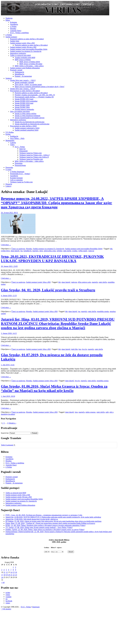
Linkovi (8, 186)
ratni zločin (67, 251)
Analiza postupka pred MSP (25, 58)
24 (2, 577)
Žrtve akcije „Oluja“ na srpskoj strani (28, 84)
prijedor (59, 251)
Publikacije (14, 136)
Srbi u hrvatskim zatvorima (20, 111)
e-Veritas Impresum (17, 172)
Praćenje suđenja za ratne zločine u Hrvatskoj (31, 45)
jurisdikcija (27, 251)
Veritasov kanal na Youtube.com (31, 159)
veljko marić (82, 251)
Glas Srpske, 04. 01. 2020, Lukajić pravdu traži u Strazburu (48, 290)
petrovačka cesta (50, 251)
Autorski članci (15, 31)
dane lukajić (15, 251)
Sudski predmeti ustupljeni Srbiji (26, 130)
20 (9, 575)
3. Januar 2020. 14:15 (9, 333)
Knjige (8, 134)
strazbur (112, 311)
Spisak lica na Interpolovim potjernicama (29, 122)
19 (7, 575)
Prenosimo (18, 163)
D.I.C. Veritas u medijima (19, 33)
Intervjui (22, 149)
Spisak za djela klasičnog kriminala (27, 116)
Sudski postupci (11, 37)
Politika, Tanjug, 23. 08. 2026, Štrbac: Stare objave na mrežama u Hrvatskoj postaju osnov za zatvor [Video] (45, 530)
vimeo (8, 595)
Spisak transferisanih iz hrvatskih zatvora (29, 118)
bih (111, 249)
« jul (2, 582)
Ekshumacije (19, 72)
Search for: (5, 433)
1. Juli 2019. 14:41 (8, 365)
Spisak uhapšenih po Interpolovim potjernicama (32, 124)
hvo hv (84, 349)
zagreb (3, 314)
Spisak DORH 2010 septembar (26, 101)
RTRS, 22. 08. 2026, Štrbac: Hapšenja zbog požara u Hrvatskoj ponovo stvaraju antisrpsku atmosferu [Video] (45, 525)
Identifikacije (19, 74)
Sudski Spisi (14, 41)
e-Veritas (13, 26)
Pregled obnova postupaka (24, 109)
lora (76, 412)
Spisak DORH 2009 (22, 105)
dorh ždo (74, 349)
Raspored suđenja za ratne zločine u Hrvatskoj (27, 39)
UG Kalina (10, 132)
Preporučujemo (20, 165)
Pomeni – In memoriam (23, 76)
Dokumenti (23, 151)
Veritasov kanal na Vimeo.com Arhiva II (34, 157)
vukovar (91, 251)
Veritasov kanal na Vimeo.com (30, 153)
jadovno (74, 282)
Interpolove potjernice (18, 53)
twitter (8, 593)
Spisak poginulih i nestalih (24, 82)
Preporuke (9, 167)
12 (7, 572)
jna (21, 251)
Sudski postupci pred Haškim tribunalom (25, 68)
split (107, 412)
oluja (41, 251)
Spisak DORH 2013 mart (24, 99)
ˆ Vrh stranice (6, 609)
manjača (35, 251)
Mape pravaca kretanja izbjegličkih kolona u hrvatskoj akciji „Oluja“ (40, 87)
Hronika (13, 28)
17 (2, 575)
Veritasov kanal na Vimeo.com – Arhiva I (34, 155)
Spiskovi (9, 78)
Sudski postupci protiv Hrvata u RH (23, 47)
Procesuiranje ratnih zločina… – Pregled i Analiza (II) (34, 97)
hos (80, 349)
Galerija (13, 143)
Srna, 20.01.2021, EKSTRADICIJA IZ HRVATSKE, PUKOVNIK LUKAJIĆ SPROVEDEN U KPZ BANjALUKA (52, 258)
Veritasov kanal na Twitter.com (21, 182)
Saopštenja (14, 24)
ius (79, 311)
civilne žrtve (5, 251)
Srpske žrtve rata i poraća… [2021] (23, 80)
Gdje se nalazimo (16, 180)
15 (14, 572)
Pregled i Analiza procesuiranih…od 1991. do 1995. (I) (35, 95)
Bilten (8, 20)
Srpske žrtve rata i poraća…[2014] (22, 89)
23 (16, 575)
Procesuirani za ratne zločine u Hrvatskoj (25, 91)
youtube (8, 597)
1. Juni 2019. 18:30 (8, 396)
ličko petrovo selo (84, 282)
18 (4, 575)
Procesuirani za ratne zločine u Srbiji (23, 126)
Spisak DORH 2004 (22, 107)
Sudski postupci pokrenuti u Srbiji (27, 128)
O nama (8, 170)
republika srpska (103, 311)
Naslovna (9, 18)
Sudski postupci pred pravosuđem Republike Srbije (28, 49)
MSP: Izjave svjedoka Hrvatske (30, 64)
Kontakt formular (16, 178)
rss (6, 599)
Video (12, 145)
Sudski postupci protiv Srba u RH (22, 43)
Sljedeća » (12, 423)
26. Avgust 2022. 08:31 (9, 213)
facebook (9, 601)
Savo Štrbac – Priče (17, 138)
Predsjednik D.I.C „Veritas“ (20, 174)
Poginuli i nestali (16, 70)
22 (14, 575)
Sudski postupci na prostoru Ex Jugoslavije (25, 51)
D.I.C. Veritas (20, 147)
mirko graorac (91, 412)
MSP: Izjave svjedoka (23, 60)
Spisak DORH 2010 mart (24, 103)
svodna (74, 251)
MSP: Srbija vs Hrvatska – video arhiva (29, 66)
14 (11, 572)
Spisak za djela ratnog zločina (25, 114)
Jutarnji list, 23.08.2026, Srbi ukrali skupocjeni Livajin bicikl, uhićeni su (32, 519)
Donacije (9, 184)
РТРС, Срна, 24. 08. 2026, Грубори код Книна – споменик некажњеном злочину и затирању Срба (44, 515)
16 (16, 572)
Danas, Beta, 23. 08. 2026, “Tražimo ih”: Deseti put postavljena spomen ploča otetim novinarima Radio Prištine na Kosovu (50, 523)
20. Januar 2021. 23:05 (9, 266)
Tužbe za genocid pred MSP (20, 55)
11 (4, 572)
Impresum (36, 607)
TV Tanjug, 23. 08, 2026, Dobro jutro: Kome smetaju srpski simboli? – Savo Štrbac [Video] (39, 527)
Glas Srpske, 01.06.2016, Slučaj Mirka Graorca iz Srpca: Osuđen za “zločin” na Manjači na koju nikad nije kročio (54, 388)
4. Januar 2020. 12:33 (9, 296)
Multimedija (10, 140)
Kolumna (13, 22)
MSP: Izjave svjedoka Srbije (29, 62)
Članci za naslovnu (18, 249)
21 (11, 575)
